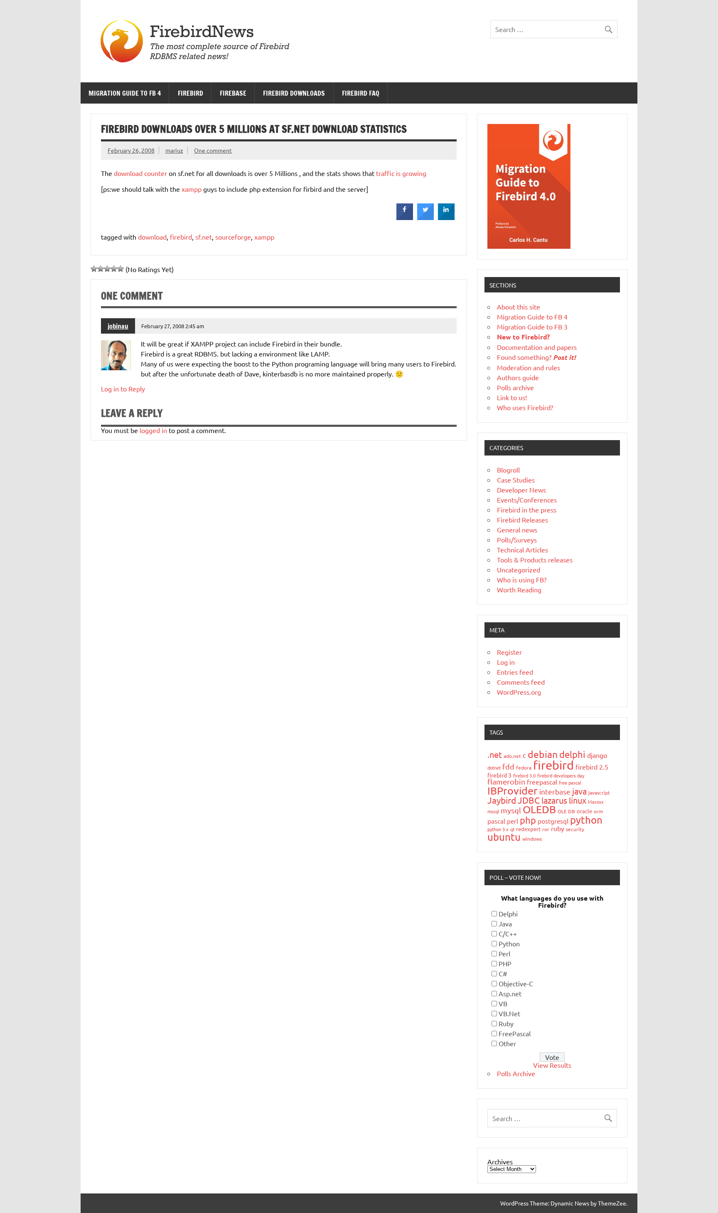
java (579, 791)
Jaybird (501, 800)
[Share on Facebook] (404, 217)
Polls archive (515, 387)
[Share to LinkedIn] (446, 217)
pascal (496, 821)
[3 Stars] (107, 268)
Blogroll (508, 469)
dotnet (494, 767)
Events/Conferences (527, 499)
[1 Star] (94, 268)
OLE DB (566, 811)
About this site (518, 306)
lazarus (554, 800)
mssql (493, 811)
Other (507, 1043)
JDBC (529, 800)
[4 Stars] (114, 268)
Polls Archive (516, 1073)
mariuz (174, 150)
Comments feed (521, 682)
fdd (508, 766)
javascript (599, 792)
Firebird (190, 93)
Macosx (596, 801)
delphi (572, 754)
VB (503, 1003)
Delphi (508, 913)
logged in (153, 430)
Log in (506, 662)
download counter (140, 173)
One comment (213, 150)
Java (505, 923)
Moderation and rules (528, 367)
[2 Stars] (100, 268)
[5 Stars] (120, 268)
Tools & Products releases (535, 559)
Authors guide (518, 377)
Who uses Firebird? (525, 407)
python (586, 820)
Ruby (506, 1023)
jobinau (118, 326)
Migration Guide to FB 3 (532, 326)
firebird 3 (499, 775)
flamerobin (506, 781)
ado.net (512, 756)
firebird (181, 237)
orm (598, 811)
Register (509, 652)
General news (517, 529)
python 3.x (498, 829)
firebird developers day (560, 775)
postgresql (553, 821)
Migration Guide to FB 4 (125, 93)
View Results (552, 1065)
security (575, 829)
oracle (584, 810)
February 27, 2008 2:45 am (172, 325)
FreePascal (515, 1033)
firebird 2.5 (591, 766)
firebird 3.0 (524, 775)
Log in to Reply (123, 388)
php (528, 819)
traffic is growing (401, 173)
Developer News (521, 489)
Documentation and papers (537, 347)
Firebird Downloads (294, 93)
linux (577, 800)
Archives (500, 1161)
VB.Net (509, 1013)
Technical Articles (522, 549)
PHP (505, 963)
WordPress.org (519, 692)
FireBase (233, 93)
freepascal (542, 781)
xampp (192, 189)
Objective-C (516, 983)
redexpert (528, 828)
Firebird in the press (526, 509)
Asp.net (510, 993)
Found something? (536, 357)
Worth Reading (519, 589)
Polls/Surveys (517, 539)
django (597, 755)
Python (509, 943)
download (152, 237)
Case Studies (516, 479)
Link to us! (512, 397)
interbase (554, 791)
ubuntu (504, 837)
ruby (557, 828)
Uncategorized (518, 569)
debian (543, 754)
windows (532, 838)
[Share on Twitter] (425, 217)
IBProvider (512, 790)
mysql (511, 810)
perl (512, 821)
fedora (523, 767)
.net (494, 754)
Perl (504, 953)
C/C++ (508, 933)
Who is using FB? (521, 579)
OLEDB (539, 809)
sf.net (203, 237)
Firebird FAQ (360, 93)
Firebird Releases (522, 519)
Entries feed (515, 672)
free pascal (570, 782)
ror (545, 829)
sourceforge (233, 237)
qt (512, 829)
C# (503, 973)
